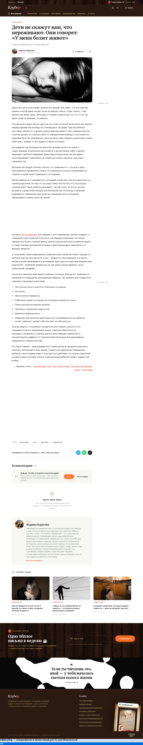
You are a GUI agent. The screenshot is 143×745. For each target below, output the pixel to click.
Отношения (44, 13)
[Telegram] (78, 452)
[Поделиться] (89, 51)
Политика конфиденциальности (91, 718)
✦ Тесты (91, 13)
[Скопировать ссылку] (90, 452)
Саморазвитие (69, 13)
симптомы (44, 442)
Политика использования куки (90, 722)
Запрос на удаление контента (90, 725)
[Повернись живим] (131, 735)
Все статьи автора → (34, 560)
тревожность (58, 442)
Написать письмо (85, 704)
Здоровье (81, 13)
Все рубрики (16, 13)
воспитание (24, 442)
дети (35, 442)
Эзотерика (56, 13)
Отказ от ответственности (89, 715)
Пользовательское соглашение (90, 708)
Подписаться (125, 638)
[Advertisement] (52, 217)
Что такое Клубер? (86, 700)
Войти (69, 476)
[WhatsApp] (84, 452)
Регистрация (82, 476)
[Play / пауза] (109, 2)
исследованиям (29, 234)
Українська (12, 2)
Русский (20, 2)
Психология (32, 13)
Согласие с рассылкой (87, 711)
